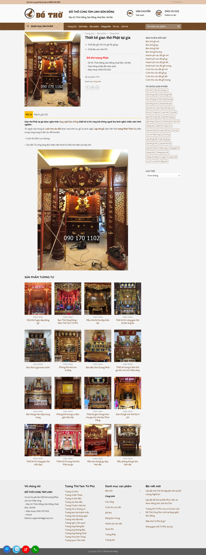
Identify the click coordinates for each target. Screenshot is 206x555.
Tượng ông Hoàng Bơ (74, 526)
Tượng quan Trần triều (75, 540)
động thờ (164, 161)
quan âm (168, 126)
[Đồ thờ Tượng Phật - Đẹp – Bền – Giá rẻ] (44, 13)
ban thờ (149, 90)
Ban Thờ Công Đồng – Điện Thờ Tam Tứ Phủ (68, 322)
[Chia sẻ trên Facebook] (87, 87)
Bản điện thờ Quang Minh (98, 367)
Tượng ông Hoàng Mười (75, 533)
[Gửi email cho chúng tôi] (180, 2)
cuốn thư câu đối (53, 128)
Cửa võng (109, 501)
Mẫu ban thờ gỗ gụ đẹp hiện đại (97, 463)
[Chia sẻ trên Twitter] (92, 87)
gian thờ (149, 117)
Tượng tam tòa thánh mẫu (77, 512)
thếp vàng (163, 148)
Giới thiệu (83, 26)
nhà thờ (176, 121)
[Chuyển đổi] (140, 491)
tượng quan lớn (162, 152)
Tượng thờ (110, 540)
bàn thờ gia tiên (152, 95)
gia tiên (157, 117)
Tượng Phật (110, 534)
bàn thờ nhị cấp (165, 103)
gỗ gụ (172, 117)
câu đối (173, 112)
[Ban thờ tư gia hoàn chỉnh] (38, 346)
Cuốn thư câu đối (113, 507)
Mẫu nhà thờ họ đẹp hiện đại (97, 322)
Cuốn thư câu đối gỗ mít (157, 69)
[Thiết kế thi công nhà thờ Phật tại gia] (67, 440)
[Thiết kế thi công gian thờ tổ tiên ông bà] (127, 298)
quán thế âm (165, 130)
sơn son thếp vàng (153, 134)
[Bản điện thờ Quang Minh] (97, 346)
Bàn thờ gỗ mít (152, 41)
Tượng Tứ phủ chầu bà (75, 505)
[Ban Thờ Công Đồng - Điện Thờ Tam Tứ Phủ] (67, 298)
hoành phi (167, 121)
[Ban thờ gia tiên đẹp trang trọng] (38, 393)
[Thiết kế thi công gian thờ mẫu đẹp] (38, 440)
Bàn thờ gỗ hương (154, 51)
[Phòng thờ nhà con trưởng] (67, 346)
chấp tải (156, 112)
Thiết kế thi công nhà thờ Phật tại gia (67, 463)
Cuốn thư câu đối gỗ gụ (156, 72)
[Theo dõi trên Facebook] (172, 2)
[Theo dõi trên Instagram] (175, 2)
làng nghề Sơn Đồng (69, 121)
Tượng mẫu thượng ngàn (76, 515)
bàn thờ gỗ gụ (152, 99)
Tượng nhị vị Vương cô (75, 509)
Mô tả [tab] (29, 114)
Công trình (106, 26)
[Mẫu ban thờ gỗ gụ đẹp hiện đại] (97, 440)
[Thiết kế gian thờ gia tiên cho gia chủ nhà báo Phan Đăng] (97, 393)
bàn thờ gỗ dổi (166, 95)
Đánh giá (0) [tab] (41, 114)
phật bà (159, 126)
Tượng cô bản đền (73, 498)
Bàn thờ (109, 490)
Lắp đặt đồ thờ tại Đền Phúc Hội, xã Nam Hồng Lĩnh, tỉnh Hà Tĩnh (162, 501)
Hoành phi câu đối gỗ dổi (157, 62)
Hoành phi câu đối (113, 523)
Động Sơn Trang (112, 518)
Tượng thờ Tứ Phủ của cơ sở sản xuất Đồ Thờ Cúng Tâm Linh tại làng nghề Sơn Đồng (162, 512)
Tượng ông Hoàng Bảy (75, 529)
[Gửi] (178, 26)
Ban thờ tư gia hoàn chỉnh (38, 367)
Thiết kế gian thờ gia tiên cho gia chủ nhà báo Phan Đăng (97, 417)
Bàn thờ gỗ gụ (152, 45)
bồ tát (149, 112)
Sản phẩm (94, 26)
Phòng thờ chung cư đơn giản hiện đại (68, 416)
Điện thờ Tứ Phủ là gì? (156, 521)
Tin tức (116, 26)
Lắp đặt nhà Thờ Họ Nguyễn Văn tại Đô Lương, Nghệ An (163, 492)
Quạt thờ (109, 529)
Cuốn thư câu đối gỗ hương (158, 79)
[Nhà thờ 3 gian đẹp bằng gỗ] (38, 298)
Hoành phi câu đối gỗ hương (158, 65)
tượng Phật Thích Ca (126, 128)
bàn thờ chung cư (161, 90)
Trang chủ (72, 26)
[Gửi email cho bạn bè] (97, 87)
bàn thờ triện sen (167, 108)
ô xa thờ (155, 161)
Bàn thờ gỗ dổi (152, 48)
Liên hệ (124, 26)
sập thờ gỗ (99, 128)
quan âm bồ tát (152, 130)
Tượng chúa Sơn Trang (75, 536)
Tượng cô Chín (71, 491)
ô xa (148, 161)
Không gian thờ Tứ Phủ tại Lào (159, 526)
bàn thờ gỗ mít (152, 103)
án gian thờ (173, 157)
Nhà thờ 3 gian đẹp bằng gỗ (38, 322)
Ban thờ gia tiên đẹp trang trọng (38, 416)
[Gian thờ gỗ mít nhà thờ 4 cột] (127, 393)
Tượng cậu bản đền (73, 502)
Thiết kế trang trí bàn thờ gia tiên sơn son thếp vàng (127, 369)
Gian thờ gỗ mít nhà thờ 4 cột (127, 416)
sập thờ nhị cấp (165, 143)
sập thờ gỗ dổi (152, 139)
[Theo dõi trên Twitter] (177, 2)
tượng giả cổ (174, 148)
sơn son (175, 130)
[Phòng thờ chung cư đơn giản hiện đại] (67, 393)
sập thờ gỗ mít (152, 143)
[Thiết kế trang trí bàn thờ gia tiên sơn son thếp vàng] (127, 346)
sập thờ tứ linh (152, 148)
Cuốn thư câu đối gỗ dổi (156, 76)
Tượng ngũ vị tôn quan (75, 522)
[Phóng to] (28, 103)
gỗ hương (150, 121)
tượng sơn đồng (152, 157)
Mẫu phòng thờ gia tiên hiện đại (127, 463)
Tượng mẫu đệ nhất (74, 519)
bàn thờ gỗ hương (165, 99)
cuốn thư (165, 112)
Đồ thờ (108, 512)
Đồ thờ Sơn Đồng (111, 551)
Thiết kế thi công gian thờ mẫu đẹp (38, 463)
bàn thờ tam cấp (153, 108)
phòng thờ (150, 126)
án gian (163, 157)
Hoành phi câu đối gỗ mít (157, 55)
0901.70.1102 (54, 2)
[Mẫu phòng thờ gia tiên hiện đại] (127, 440)
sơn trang (166, 134)
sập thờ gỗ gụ (165, 139)
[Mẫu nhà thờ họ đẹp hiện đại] (97, 298)
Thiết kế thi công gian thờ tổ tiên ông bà (127, 322)
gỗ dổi (165, 117)
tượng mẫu (151, 152)
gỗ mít (158, 121)
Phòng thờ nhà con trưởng (68, 369)
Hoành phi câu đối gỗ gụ (157, 58)
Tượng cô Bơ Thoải (73, 495)
